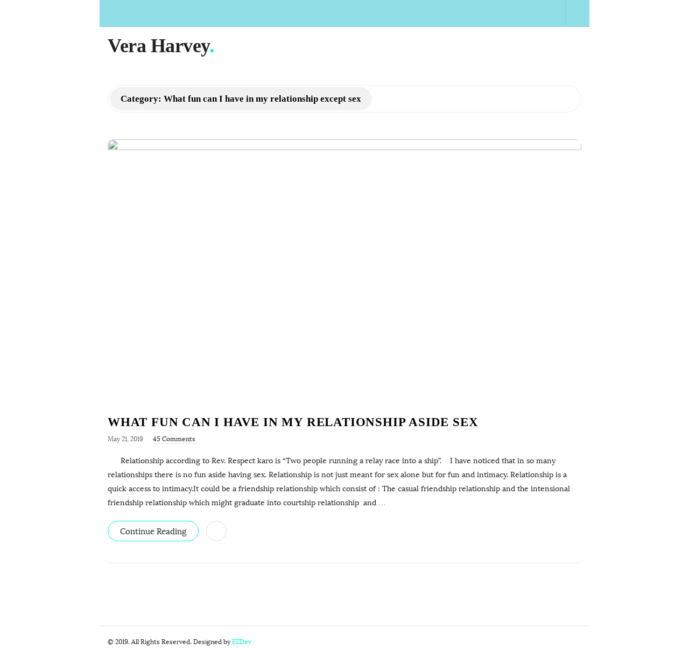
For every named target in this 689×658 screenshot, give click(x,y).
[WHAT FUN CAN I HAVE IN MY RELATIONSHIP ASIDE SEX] (344, 270)
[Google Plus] (502, 13)
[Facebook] (477, 13)
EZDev (241, 642)
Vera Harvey (158, 45)
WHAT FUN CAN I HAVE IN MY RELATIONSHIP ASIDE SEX (293, 422)
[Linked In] (514, 13)
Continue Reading (153, 531)
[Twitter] (490, 13)
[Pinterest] (551, 13)
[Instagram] (539, 13)
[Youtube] (527, 13)
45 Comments (174, 439)
